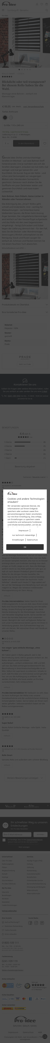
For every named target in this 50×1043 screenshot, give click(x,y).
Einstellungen (18, 540)
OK (25, 547)
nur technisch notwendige (23, 535)
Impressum (23, 530)
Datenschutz (32, 540)
